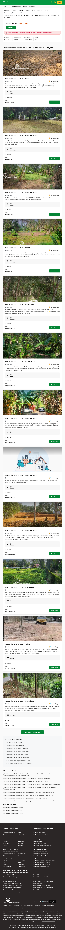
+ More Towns (21, 866)
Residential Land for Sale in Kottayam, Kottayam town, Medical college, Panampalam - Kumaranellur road (30, 788)
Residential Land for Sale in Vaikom (18, 247)
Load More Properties (32, 732)
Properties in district (13, 807)
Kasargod (20, 845)
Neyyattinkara (7, 866)
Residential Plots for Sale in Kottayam (17, 748)
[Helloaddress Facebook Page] (34, 902)
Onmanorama (28, 905)
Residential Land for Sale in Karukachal (19, 304)
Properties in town (13, 810)
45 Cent (12, 319)
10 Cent (12, 205)
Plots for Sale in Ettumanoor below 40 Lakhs (19, 764)
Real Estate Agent (8, 890)
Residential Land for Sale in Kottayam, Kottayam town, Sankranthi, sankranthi (27, 778)
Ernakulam (6, 839)
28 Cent (12, 433)
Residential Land (16, 6)
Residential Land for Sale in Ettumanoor (19, 587)
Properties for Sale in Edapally (42, 862)
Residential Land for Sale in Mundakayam (20, 701)
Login (59, 2)
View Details (54, 102)
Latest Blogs (15, 911)
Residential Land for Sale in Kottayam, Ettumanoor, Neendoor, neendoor (25, 798)
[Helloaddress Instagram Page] (40, 902)
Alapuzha (5, 835)
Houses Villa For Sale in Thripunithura (43, 881)
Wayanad (20, 843)
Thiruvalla (5, 864)
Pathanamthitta (22, 835)
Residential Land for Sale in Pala (16, 78)
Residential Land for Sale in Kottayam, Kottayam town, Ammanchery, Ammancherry (29, 795)
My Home (45, 911)
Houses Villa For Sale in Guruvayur (42, 885)
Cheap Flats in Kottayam (40, 843)
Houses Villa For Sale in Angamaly (12, 883)
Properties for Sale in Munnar (41, 866)
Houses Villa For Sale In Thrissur (41, 877)
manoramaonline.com (49, 925)
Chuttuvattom (50, 905)
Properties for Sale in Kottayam (42, 858)
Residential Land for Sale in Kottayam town (21, 135)
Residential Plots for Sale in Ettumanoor (17, 751)
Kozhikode (6, 843)
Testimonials (23, 911)
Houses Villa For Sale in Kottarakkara (43, 887)
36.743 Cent (13, 150)
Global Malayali (17, 908)
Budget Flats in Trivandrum (41, 835)
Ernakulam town (22, 854)
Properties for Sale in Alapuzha (42, 864)
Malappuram (21, 841)
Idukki (19, 837)
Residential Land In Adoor (40, 892)
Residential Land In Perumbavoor (12, 887)
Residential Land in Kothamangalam (13, 885)
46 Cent (12, 262)
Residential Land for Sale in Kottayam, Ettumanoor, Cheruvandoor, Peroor (26, 781)
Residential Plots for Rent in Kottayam (17, 755)
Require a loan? (23, 23)
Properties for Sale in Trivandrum (42, 856)
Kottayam (24, 6)
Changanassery (7, 858)
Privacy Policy (41, 927)
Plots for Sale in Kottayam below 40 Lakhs (18, 761)
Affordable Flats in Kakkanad (41, 837)
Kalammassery (22, 860)
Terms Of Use (49, 927)
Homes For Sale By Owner (10, 879)
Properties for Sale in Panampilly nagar (44, 860)
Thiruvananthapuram (9, 832)
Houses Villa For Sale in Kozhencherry (43, 890)
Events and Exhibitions (35, 911)
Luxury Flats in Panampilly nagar (42, 845)
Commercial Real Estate (39, 894)
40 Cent (12, 602)
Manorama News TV (39, 905)
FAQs (54, 927)
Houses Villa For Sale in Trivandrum (12, 875)
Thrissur (20, 839)
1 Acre (11, 376)
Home (4, 6)
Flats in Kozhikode (38, 841)
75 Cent (12, 545)
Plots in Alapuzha (38, 839)
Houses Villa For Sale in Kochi (41, 875)
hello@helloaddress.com (48, 921)
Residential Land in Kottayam (14, 742)
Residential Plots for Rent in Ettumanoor (17, 758)
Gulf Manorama (7, 908)
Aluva (19, 856)
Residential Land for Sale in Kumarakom (19, 361)
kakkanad (20, 858)
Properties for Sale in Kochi (41, 854)
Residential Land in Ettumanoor (15, 745)
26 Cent (12, 488)
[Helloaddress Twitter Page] (37, 902)
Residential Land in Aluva (10, 881)
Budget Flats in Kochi (39, 832)
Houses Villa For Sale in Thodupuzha (13, 892)
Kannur (5, 845)
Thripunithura (21, 864)
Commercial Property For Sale (11, 894)
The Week (26, 908)
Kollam (19, 832)
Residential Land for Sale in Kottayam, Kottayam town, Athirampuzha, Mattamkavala (29, 801)
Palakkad (5, 841)
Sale (9, 6)
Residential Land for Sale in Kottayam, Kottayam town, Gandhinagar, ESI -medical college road (32, 784)
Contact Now (10, 27)
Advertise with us (53, 911)
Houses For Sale (37, 883)
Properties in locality (14, 813)
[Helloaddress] (8, 2)
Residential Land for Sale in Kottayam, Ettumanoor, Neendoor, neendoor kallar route (29, 792)
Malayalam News (17, 905)
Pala (4, 862)
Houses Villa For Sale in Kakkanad (42, 879)
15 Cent (12, 93)
